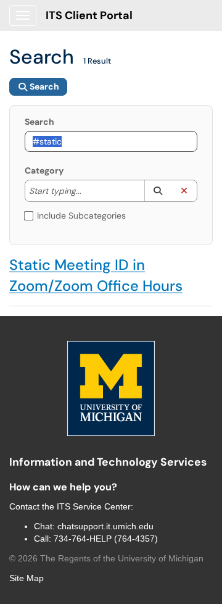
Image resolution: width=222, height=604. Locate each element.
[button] (157, 190)
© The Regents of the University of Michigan (106, 558)
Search (39, 121)
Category (44, 170)
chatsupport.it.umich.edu (105, 526)
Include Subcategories (81, 215)
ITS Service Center (94, 506)
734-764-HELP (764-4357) (106, 538)
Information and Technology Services (108, 462)
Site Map (26, 578)
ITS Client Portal (89, 15)
